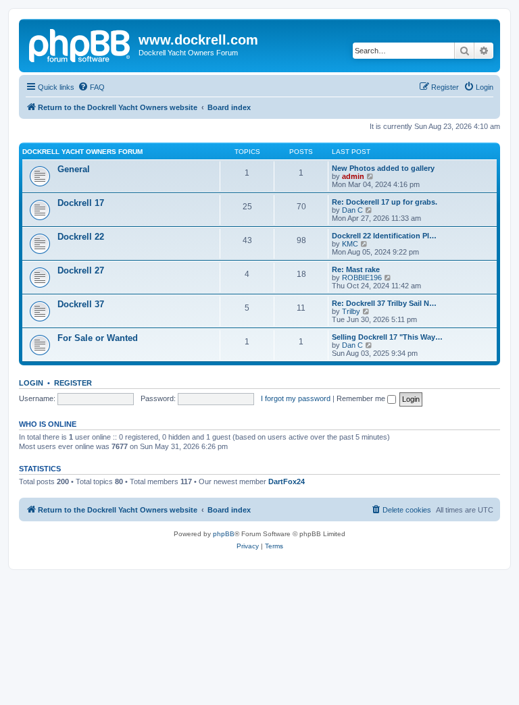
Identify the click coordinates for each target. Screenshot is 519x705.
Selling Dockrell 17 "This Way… (387, 337)
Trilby (351, 311)
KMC (350, 244)
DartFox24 (286, 481)
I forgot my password (295, 398)
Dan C (352, 210)
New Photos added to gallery (383, 168)
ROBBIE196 (362, 277)
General (73, 169)
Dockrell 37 (80, 304)
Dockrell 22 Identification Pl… (384, 236)
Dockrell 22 (80, 237)
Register (73, 383)
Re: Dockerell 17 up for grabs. (384, 202)
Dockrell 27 (80, 270)
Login (31, 383)
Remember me (362, 398)
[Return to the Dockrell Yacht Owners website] (80, 44)
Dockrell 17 (80, 203)
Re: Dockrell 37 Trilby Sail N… (384, 303)
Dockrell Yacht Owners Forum (82, 151)
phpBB (223, 534)
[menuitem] (91, 87)
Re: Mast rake (356, 269)
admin (353, 176)
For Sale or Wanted (97, 338)
